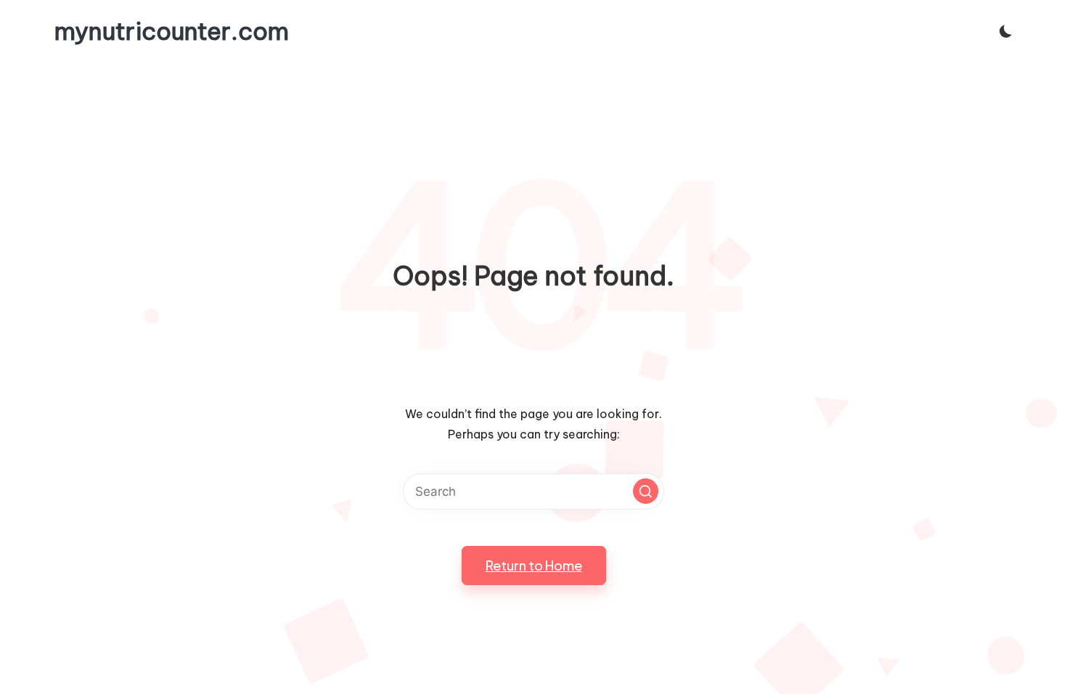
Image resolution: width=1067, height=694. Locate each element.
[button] (645, 491)
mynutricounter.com (171, 31)
